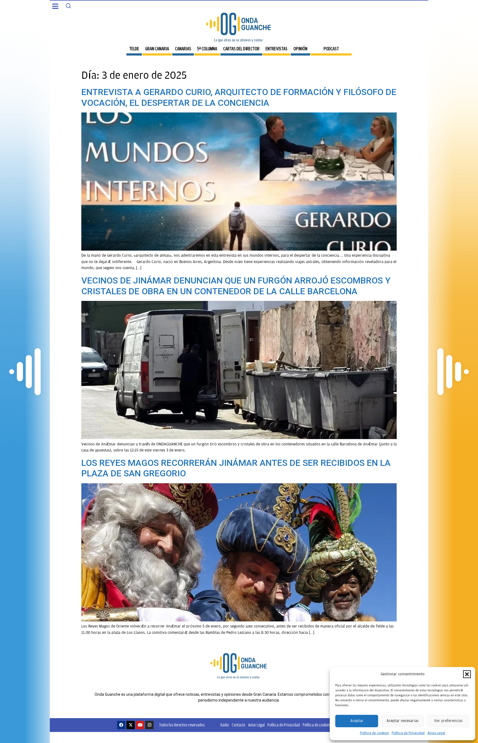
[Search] (68, 5)
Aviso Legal (436, 733)
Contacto (238, 725)
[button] (467, 674)
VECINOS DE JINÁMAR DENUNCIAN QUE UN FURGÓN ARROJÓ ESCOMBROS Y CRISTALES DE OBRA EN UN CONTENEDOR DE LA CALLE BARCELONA (236, 285)
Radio (224, 725)
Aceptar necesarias (402, 720)
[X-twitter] (130, 725)
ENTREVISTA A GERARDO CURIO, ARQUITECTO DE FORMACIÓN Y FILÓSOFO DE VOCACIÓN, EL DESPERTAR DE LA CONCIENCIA (238, 97)
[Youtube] (140, 725)
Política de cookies (374, 733)
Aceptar (356, 720)
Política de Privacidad (408, 733)
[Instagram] (149, 725)
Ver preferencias (448, 720)
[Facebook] (121, 725)
